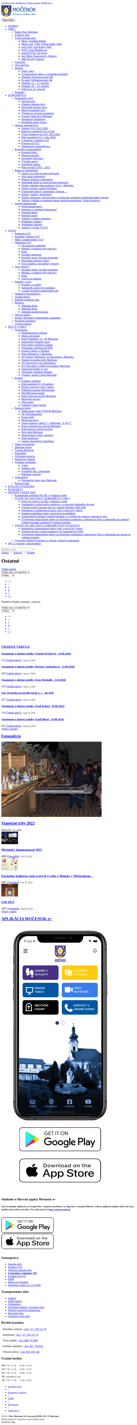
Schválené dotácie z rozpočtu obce (26, 1307)
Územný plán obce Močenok (36, 116)
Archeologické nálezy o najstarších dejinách (44, 74)
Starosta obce (28, 101)
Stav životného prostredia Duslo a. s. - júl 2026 (27, 693)
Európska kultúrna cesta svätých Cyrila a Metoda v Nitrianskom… (47, 876)
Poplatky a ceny (23, 281)
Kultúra (19, 378)
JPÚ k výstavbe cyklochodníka (24, 543)
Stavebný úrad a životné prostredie (39, 257)
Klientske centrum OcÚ (27, 236)
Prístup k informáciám (26, 170)
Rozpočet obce (29, 152)
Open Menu (8, 20)
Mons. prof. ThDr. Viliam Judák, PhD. (41, 44)
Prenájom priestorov (25, 320)
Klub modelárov (30, 438)
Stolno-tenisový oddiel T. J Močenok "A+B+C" (46, 423)
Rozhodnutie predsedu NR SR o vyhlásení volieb (41, 495)
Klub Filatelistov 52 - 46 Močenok (39, 338)
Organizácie (21, 329)
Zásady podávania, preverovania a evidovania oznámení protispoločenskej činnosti (64, 197)
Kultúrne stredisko (31, 381)
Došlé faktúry (15, 1301)
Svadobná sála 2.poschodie (35, 471)
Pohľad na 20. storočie (33, 89)
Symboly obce (22, 35)
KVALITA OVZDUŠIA (21, 486)
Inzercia (18, 552)
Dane (24, 251)
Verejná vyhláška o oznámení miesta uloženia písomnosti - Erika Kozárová (60, 200)
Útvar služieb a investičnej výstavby (40, 263)
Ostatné (31, 552)
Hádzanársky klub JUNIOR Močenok (41, 411)
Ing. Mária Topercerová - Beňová (39, 56)
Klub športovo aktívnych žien (37, 429)
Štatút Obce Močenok (26, 32)
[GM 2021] (9, 895)
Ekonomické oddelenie (33, 245)
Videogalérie (21, 477)
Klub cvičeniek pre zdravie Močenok (40, 426)
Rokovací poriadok (18, 1282)
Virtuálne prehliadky (25, 462)
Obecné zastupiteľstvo (26, 125)
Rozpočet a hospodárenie (28, 149)
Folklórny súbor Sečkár (33, 405)
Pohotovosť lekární (25, 459)
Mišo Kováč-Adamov (32, 59)
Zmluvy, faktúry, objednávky (36, 194)
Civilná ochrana (23, 323)
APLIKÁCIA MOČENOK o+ (26, 919)
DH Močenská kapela (32, 393)
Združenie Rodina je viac (34, 369)
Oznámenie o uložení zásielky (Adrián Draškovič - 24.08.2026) (36, 653)
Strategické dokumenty (33, 119)
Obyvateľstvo (22, 65)
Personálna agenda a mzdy (35, 260)
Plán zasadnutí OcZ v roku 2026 (38, 137)
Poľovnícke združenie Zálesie (37, 345)
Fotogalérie (21, 453)
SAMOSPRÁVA (17, 95)
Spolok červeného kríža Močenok (39, 360)
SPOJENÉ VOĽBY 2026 (21, 492)
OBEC (11, 29)
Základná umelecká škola (34, 311)
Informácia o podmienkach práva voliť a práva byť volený (52, 510)
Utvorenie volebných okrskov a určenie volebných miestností (47, 540)
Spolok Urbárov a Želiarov (35, 351)
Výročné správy (29, 161)
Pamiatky (20, 92)
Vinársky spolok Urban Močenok (39, 375)
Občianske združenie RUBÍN (37, 348)
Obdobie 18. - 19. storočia (35, 86)
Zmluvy (12, 1298)
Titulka (5, 552)
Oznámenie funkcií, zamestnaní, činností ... (44, 191)
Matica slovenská (30, 335)
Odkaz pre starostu (24, 444)
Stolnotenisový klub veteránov (37, 435)
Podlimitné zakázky (31, 221)
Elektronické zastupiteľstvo (35, 146)
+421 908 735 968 (28, 1340)
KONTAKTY (15, 489)
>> (9, 596)
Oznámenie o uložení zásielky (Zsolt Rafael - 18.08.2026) (32, 706)
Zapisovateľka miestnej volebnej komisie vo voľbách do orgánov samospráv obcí (64, 516)
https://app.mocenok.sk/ (59, 1209)
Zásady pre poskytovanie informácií (40, 173)
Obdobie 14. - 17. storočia (35, 83)
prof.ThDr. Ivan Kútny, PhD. (36, 47)
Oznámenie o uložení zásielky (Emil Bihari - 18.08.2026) (32, 719)
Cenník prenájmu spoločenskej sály (40, 290)
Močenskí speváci (30, 399)
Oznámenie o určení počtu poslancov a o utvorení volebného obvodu (57, 504)
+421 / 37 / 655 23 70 (34, 1329)
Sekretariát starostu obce (34, 107)
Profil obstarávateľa (31, 206)
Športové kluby (23, 408)
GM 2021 (7, 902)
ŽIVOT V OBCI (17, 326)
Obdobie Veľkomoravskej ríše (37, 77)
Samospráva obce (24, 98)
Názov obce (27, 71)
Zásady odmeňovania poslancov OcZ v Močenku (47, 185)
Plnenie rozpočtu (30, 155)
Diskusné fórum (23, 447)
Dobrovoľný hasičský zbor (35, 341)
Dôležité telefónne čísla (27, 299)
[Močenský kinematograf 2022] (9, 843)
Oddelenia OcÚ (23, 242)
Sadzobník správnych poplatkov (38, 287)
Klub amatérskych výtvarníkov (37, 384)
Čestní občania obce (25, 38)
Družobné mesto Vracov (34, 122)
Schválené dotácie (30, 164)
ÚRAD (12, 230)
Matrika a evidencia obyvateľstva (38, 248)
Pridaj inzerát (9, 569)
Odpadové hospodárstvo (27, 293)
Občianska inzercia (25, 456)
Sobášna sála (28, 468)
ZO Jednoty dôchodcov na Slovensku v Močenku (47, 357)
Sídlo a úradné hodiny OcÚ (29, 239)
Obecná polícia (23, 314)
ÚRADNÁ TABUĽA (15, 647)
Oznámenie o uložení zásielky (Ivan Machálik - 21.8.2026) (33, 679)
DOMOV (13, 26)
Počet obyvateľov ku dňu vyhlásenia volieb (44, 501)
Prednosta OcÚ (23, 233)
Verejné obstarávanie (26, 203)
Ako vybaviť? (22, 266)
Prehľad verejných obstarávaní (24, 1310)
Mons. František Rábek (33, 41)
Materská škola (29, 308)
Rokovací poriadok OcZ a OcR (38, 131)
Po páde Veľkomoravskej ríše (36, 80)
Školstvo (19, 302)
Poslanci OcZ (15, 1267)
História (19, 68)
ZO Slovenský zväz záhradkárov (38, 363)
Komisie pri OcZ (30, 143)
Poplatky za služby (31, 284)
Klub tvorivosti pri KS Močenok (38, 396)
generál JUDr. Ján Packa (34, 53)
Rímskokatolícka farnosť (34, 332)
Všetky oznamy (9, 728)
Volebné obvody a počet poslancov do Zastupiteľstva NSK (52, 531)
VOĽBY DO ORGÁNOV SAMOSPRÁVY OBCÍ (42, 498)
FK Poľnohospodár (31, 414)
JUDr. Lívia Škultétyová (34, 50)
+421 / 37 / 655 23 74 (26, 1334)
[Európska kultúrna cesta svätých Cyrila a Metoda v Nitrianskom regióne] (9, 869)
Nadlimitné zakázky (31, 224)
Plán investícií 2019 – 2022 (35, 167)
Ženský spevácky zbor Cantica (37, 387)
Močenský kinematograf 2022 (21, 849)
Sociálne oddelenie (31, 254)
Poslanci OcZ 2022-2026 (34, 128)
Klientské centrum (31, 474)
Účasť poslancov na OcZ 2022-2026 (40, 134)
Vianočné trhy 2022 (18, 823)
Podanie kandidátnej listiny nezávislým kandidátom (48, 513)
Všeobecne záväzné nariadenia (37, 113)
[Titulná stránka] (20, 16)
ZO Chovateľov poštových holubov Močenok (45, 366)
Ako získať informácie (33, 176)
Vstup (24, 465)
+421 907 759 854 (33, 1346)
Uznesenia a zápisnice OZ (35, 140)
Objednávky (14, 1304)
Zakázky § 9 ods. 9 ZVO (34, 227)
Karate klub (27, 417)
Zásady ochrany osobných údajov (39, 188)
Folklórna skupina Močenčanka (38, 390)
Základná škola (29, 305)
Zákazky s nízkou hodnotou (36, 218)
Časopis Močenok (24, 450)
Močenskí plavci (30, 420)
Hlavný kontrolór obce (33, 110)
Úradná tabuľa (22, 296)
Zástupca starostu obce (33, 104)
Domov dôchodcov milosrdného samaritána (38, 317)
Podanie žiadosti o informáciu (37, 179)
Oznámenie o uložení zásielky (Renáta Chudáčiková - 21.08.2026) (38, 666)
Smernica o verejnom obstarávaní (38, 209)
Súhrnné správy (29, 215)
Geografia (20, 62)
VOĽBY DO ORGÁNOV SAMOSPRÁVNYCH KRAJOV (47, 525)
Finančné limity (29, 212)
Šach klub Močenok (32, 432)
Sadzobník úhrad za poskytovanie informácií (44, 182)
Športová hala (22, 483)
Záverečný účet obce (32, 158)
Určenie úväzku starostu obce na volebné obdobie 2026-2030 (53, 507)
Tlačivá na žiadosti (31, 278)
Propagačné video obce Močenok (39, 480)
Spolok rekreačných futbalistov (37, 441)
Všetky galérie (9, 911)
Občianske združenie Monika (36, 372)
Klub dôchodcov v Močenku (36, 354)
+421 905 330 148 (29, 1351)
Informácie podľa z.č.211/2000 (24, 1285)
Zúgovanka (27, 402)
